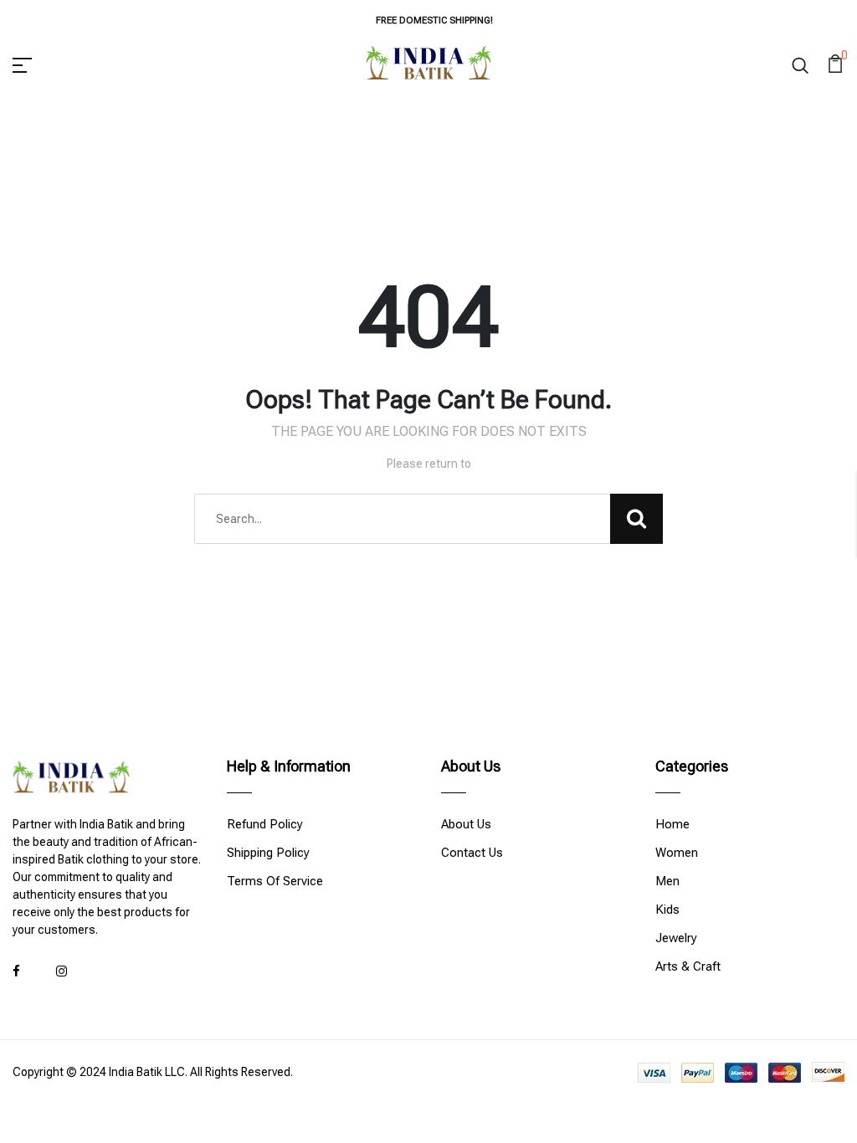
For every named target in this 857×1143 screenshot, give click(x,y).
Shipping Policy (268, 852)
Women (676, 852)
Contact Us (472, 852)
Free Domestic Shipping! (434, 20)
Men (667, 881)
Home (672, 824)
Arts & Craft (688, 966)
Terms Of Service (275, 881)
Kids (667, 909)
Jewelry (676, 938)
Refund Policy (265, 824)
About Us (466, 824)
